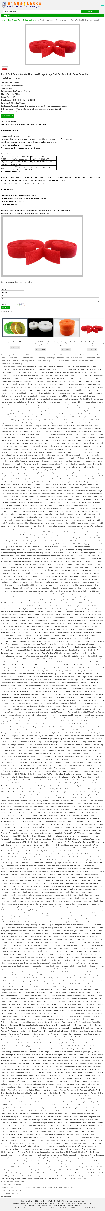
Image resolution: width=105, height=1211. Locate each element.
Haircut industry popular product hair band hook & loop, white (40, 576)
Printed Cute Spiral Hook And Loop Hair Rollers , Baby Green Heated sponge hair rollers (34, 742)
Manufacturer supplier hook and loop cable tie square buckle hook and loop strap (31, 603)
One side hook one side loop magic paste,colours (36, 417)
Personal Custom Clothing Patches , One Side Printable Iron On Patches (57, 1022)
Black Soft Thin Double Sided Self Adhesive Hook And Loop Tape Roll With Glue (43, 818)
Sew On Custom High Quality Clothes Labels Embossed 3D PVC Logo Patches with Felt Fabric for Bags (52, 1001)
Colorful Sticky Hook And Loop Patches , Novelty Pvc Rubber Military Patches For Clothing (42, 1087)
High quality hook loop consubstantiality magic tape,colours (45, 420)
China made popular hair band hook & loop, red (82, 576)
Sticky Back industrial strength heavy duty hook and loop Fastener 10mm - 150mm (64, 821)
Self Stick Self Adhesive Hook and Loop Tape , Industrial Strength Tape (66, 860)
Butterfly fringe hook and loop (68, 564)
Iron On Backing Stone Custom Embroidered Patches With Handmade (43, 1117)
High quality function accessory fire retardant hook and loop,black (43, 467)
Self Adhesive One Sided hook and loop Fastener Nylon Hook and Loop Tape (65, 706)
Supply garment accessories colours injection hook (20, 913)
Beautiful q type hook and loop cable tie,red (17, 538)
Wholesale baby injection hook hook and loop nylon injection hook (63, 948)
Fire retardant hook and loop (71, 464)
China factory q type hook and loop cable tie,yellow (42, 535)
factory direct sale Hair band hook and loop (39, 567)
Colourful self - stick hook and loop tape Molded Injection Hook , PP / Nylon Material (43, 812)
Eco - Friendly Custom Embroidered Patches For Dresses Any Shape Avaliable (40, 1125)
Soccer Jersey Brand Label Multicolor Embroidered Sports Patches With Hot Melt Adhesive (69, 1111)
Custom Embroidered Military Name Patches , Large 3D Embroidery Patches (56, 1128)
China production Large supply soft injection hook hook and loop (48, 963)
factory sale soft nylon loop (29, 582)
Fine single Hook (12, 1161)
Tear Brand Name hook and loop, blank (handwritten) (81, 555)
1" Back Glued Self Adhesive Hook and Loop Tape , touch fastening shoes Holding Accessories (62, 830)
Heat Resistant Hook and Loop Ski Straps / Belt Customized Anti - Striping (76, 744)
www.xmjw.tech (6, 1196)
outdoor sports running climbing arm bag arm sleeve (64, 597)
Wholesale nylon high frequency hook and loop (42, 464)
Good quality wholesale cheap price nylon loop (67, 588)
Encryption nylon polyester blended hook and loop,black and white (26, 393)
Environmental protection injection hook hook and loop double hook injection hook (65, 954)
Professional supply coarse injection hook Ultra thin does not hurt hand (41, 960)
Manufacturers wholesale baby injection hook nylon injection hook (74, 895)
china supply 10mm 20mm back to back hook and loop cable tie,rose (34, 431)
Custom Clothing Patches (10, 1179)
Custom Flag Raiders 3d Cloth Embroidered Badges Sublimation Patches (64, 1040)
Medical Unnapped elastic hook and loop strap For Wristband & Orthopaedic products (33, 647)
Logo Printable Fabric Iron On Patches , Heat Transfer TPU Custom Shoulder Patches (66, 1063)
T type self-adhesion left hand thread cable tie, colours (40, 520)
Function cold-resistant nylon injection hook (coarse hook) (33, 487)
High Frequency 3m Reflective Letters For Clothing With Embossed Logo (53, 1028)
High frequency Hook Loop (76, 1164)
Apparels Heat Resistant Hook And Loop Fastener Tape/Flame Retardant (28, 682)
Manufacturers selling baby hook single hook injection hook (54, 939)
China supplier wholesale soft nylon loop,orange (49, 585)
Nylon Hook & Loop (30, 20)
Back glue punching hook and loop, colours (61, 514)
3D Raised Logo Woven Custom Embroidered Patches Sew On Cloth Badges (56, 1120)
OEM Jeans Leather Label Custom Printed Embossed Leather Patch (32, 1057)
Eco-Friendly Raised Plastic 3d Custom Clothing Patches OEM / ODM (47, 984)
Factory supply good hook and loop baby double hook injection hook (44, 981)
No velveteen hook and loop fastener (52, 455)
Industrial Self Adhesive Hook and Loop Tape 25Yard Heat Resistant (51, 865)
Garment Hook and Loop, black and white (31, 366)
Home (3, 20)
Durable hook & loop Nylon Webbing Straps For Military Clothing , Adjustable (41, 792)
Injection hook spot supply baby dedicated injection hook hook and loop (42, 936)
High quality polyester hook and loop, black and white (46, 405)
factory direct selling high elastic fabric (67, 591)
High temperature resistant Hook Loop (52, 1176)
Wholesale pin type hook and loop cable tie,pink (53, 523)
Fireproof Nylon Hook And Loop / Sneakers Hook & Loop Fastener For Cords (49, 786)
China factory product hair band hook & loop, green (55, 573)
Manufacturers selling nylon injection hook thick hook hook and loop (52, 942)
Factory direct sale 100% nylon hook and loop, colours (14, 343)
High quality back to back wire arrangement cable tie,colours (67, 526)
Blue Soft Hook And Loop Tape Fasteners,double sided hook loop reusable (65, 659)
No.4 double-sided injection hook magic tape (42, 476)
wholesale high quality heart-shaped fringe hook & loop (33, 570)
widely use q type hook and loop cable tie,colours (53, 538)
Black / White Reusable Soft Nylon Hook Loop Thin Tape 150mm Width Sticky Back (43, 827)
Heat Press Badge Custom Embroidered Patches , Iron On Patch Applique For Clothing (70, 1105)
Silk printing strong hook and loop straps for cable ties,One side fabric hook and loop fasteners (40, 718)
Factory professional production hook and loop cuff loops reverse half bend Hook (39, 883)
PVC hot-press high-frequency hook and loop (22, 461)
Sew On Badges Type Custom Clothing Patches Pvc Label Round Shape (59, 1081)
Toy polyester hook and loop (16, 414)
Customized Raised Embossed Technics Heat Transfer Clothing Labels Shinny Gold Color (56, 1155)
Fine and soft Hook (30, 1164)
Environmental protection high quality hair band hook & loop (59, 579)
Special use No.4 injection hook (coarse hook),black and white (35, 485)
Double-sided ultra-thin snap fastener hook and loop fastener (37, 555)
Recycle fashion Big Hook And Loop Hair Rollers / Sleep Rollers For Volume (75, 739)
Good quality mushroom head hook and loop (22, 437)
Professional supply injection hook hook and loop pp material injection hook (55, 931)
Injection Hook (38, 1158)
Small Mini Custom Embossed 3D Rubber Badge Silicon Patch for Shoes (68, 995)
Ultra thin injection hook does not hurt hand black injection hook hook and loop (59, 945)
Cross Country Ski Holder (62, 747)
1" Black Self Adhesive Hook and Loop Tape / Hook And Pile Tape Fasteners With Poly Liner (56, 842)
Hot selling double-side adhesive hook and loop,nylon (40, 511)
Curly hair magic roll (87, 564)
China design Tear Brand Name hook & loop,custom (20, 558)
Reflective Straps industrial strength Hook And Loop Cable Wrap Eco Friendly (58, 777)
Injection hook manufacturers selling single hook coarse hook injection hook (40, 969)
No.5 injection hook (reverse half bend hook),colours (75, 487)
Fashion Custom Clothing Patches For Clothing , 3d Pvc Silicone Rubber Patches (47, 992)
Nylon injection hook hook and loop (43, 910)
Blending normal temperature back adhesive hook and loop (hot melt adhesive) (57, 496)
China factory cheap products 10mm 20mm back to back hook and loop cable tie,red (50, 434)
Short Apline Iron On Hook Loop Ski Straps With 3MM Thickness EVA (26, 747)
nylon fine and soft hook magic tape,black (78, 440)
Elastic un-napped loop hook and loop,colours (83, 455)
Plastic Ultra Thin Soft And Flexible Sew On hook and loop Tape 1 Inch (32, 665)
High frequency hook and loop (66, 458)
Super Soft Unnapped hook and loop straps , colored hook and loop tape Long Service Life (64, 795)
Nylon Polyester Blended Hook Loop (32, 1161)
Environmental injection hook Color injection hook (24, 892)
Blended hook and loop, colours (90, 402)
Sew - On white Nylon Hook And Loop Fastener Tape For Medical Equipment (40, 344)
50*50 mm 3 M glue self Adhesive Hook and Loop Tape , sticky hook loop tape (55, 703)
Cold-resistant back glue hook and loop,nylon (45, 505)
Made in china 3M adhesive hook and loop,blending (58, 508)
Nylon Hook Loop (83, 1158)
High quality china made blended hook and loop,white (30, 387)
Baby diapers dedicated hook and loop (46, 550)
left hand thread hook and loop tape (32, 544)
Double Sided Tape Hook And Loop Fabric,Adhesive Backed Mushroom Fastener (61, 632)
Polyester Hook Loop (54, 1161)
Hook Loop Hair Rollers (18, 1176)
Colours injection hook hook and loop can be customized (29, 922)
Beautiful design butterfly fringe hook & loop (71, 570)
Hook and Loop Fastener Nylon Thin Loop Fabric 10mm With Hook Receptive (66, 759)
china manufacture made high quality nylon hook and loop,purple (59, 375)
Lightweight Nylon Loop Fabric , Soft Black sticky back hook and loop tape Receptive (48, 756)
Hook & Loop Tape (14, 20)
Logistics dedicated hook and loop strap (28, 553)
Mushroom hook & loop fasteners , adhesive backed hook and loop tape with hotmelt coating (46, 806)
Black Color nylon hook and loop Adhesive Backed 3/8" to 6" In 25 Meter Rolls (72, 851)
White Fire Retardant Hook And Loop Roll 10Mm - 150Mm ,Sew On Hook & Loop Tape (46, 694)
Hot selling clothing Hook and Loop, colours (72, 378)
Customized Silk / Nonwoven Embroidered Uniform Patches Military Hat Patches (53, 1037)
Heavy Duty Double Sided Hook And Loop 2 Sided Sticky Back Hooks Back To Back (42, 733)
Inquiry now (7, 115)
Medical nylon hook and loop (24, 375)
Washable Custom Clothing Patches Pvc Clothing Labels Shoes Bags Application (50, 1069)
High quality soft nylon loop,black (17, 585)
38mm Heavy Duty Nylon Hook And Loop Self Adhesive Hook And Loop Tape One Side (60, 801)
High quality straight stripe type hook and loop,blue (54, 541)
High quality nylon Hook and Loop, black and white (31, 369)
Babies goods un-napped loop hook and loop (61, 449)
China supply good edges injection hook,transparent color (49, 493)
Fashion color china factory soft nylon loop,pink (31, 588)
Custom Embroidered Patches (32, 1179)
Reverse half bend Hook (39, 1167)
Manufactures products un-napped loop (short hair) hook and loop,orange (54, 452)
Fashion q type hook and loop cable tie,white (70, 532)
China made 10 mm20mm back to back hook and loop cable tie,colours (73, 425)
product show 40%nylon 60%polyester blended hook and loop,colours (51, 402)
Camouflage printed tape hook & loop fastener (61, 553)
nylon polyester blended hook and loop (52, 384)
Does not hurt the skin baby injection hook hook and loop (64, 951)
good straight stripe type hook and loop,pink (17, 541)
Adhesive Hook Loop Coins (16, 1173)
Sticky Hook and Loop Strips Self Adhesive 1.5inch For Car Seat (63, 863)
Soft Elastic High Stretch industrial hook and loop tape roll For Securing (71, 644)
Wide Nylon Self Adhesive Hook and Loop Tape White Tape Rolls (60, 871)
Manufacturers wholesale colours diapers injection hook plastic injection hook (53, 904)
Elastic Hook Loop (58, 1164)
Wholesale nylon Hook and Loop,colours (40, 378)
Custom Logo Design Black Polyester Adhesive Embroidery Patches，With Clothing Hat (50, 1102)
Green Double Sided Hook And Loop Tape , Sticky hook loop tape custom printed (38, 724)
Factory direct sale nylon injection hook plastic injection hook (23, 898)
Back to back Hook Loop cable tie (55, 1173)
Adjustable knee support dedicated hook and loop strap (29, 561)
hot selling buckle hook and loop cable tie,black (64, 544)
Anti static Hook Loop (75, 1176)
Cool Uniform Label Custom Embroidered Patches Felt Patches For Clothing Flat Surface (55, 1134)
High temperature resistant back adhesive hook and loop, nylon (47, 502)
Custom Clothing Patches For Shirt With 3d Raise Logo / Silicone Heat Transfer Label (58, 987)
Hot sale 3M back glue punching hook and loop (67, 517)
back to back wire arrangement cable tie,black (27, 526)
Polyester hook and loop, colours (13, 405)
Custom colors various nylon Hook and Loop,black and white (73, 369)
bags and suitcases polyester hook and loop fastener (58, 411)
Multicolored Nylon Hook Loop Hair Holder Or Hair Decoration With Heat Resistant (60, 736)
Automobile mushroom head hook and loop (56, 437)
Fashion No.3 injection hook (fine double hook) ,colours (59, 479)
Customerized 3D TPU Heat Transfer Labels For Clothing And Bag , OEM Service (62, 1143)
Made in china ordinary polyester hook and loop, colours (27, 408)
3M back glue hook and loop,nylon (25, 508)
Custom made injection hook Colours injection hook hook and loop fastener (46, 907)
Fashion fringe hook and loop (67, 567)
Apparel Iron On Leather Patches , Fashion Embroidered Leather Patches (54, 1046)
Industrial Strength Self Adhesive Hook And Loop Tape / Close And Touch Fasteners (32, 854)
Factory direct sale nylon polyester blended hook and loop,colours (78, 390)
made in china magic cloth (42, 591)
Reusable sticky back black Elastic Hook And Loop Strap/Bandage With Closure (42, 638)
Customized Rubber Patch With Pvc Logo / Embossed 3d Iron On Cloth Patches (72, 1010)
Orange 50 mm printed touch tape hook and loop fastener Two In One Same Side (66, 344)
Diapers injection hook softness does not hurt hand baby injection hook (66, 913)
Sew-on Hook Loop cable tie (79, 1173)
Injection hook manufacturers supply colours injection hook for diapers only (34, 901)
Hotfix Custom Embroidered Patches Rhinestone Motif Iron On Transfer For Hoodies (32, 1114)
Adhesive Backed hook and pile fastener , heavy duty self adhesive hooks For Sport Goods (45, 848)
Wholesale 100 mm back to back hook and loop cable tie (25, 425)
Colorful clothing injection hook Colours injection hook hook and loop (73, 916)
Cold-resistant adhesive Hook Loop (23, 1170)
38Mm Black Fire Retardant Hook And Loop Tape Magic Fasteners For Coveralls (46, 685)
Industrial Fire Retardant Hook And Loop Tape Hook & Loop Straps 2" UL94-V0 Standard (58, 697)
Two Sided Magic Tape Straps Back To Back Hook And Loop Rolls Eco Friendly (53, 727)
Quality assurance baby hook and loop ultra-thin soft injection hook (49, 886)
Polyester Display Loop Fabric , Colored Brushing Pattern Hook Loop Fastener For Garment (47, 765)
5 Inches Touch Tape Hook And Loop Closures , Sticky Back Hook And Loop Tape (56, 857)
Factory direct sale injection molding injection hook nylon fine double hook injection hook (50, 975)
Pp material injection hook (15, 476)
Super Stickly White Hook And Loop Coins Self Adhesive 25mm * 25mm (47, 606)
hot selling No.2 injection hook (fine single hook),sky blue (51, 473)
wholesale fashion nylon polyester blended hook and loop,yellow (25, 396)
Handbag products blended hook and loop (54, 547)
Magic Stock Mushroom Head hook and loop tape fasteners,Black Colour (70, 617)
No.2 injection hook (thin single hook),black (26, 470)
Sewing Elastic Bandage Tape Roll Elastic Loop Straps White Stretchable (63, 641)
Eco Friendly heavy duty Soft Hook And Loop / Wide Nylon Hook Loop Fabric (58, 671)
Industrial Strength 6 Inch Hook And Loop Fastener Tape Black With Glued (57, 868)
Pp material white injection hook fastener (66, 928)
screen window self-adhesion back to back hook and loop (72, 561)
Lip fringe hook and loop (47, 564)
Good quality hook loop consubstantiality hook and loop (43, 423)
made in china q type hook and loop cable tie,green (82, 535)
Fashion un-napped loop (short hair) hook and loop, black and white (34, 446)
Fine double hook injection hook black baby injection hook (44, 972)
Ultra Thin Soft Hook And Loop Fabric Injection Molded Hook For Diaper (49, 668)
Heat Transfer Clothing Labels (55, 1179)
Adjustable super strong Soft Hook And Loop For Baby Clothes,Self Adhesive (55, 656)
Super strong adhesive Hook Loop (62, 1167)
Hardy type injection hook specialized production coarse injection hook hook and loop (62, 925)
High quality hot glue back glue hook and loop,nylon (80, 511)
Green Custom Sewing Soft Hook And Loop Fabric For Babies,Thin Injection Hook (39, 653)
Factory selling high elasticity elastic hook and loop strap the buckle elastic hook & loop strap (59, 600)
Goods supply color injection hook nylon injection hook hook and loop (70, 892)
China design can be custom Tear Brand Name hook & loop (63, 558)
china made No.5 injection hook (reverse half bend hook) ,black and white (68, 490)
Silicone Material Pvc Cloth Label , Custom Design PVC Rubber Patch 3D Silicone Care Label (46, 1052)
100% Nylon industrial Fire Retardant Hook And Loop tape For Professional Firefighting (67, 679)
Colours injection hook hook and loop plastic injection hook (80, 910)
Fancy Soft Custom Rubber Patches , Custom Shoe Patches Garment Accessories (66, 1072)
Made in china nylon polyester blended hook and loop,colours (74, 387)
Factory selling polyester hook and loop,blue (44, 414)
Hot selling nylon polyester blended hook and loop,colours (73, 381)
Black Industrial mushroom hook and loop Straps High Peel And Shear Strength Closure (56, 623)
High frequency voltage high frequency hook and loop (60, 461)
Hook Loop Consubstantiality (74, 1161)
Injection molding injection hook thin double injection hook (73, 922)
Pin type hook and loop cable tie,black (20, 523)
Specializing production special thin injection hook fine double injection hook (29, 957)
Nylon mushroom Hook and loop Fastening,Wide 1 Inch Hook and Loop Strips (35, 629)
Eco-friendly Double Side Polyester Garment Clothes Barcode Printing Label (53, 1007)
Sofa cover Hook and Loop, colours (60, 366)
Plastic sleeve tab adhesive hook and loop (28, 597)
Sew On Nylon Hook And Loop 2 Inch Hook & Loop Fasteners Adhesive (38, 783)
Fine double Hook (12, 1167)
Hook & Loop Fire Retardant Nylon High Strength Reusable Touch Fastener (63, 688)
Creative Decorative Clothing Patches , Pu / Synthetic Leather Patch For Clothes (42, 1078)
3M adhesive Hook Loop (46, 1170)
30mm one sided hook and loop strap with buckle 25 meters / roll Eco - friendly (48, 712)
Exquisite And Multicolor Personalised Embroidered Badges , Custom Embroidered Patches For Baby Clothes (41, 1108)
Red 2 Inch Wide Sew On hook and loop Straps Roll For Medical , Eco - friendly (92, 344)
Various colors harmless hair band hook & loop (18, 579)
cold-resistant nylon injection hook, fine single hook (79, 476)
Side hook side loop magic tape (20, 1158)
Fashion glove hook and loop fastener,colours (66, 408)
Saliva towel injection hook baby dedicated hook (51, 933)
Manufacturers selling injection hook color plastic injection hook (25, 895)
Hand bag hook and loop (41, 381)
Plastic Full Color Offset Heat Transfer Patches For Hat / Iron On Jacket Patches (30, 1013)
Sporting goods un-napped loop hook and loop (25, 449)
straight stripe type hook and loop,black (87, 538)
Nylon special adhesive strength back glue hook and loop (58, 499)
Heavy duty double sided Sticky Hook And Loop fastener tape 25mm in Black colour (58, 836)
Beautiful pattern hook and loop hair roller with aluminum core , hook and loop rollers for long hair (61, 1096)
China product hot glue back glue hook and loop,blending (23, 514)
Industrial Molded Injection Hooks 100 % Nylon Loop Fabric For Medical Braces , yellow (61, 750)
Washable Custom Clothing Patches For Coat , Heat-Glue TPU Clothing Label (53, 1016)
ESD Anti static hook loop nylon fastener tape (84, 742)
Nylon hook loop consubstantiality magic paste (73, 417)
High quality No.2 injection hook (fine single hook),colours (64, 470)
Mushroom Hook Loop (14, 1164)
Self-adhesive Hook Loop (66, 1158)
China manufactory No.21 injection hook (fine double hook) (41, 482)
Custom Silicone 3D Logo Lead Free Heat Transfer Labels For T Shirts (51, 1149)
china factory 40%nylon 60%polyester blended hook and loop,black (36, 399)
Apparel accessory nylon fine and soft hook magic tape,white (39, 440)
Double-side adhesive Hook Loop (68, 1170)
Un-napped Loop (44, 1164)
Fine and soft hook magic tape (54, 443)
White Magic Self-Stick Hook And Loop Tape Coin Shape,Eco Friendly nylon (63, 609)
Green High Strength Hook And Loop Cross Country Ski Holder (24, 744)
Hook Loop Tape (50, 1158)
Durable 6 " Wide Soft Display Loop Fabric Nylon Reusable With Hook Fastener (68, 768)
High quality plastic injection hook (41, 966)
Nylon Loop (32, 1176)
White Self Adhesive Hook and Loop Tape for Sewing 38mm (54, 877)
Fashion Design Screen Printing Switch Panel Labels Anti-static (53, 1060)
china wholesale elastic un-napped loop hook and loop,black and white (27, 458)
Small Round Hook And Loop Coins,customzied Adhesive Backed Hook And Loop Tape (50, 614)
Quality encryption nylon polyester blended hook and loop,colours (77, 393)
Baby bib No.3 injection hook (26, 547)
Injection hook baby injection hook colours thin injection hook (24, 919)
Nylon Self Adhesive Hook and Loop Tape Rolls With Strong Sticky (58, 874)
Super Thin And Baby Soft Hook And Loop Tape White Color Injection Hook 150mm (43, 676)
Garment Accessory (91, 1176)
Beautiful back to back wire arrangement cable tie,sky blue (52, 529)
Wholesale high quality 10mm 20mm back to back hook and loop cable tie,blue (30, 428)
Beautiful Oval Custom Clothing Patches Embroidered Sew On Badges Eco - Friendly (37, 1093)
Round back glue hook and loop (37, 517)
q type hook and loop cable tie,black (38, 532)
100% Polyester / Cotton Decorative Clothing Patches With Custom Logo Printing (37, 1034)
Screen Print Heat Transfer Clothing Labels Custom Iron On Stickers (42, 1140)
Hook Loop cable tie (34, 1173)
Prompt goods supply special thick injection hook (43, 889)
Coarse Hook (25, 1167)
